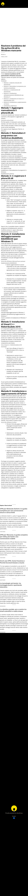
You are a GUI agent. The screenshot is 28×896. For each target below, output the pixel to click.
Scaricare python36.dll (7, 120)
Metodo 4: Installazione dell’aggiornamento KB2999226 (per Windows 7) (14, 95)
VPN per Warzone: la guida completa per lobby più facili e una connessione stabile (14, 537)
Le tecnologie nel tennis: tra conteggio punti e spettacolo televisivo (11, 585)
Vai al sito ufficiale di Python (9, 422)
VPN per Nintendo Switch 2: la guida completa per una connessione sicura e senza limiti (13, 510)
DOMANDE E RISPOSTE (10, 105)
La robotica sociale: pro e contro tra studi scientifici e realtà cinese (13, 610)
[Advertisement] (14, 22)
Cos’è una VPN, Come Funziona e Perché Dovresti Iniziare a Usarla (12, 562)
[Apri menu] (26, 4)
